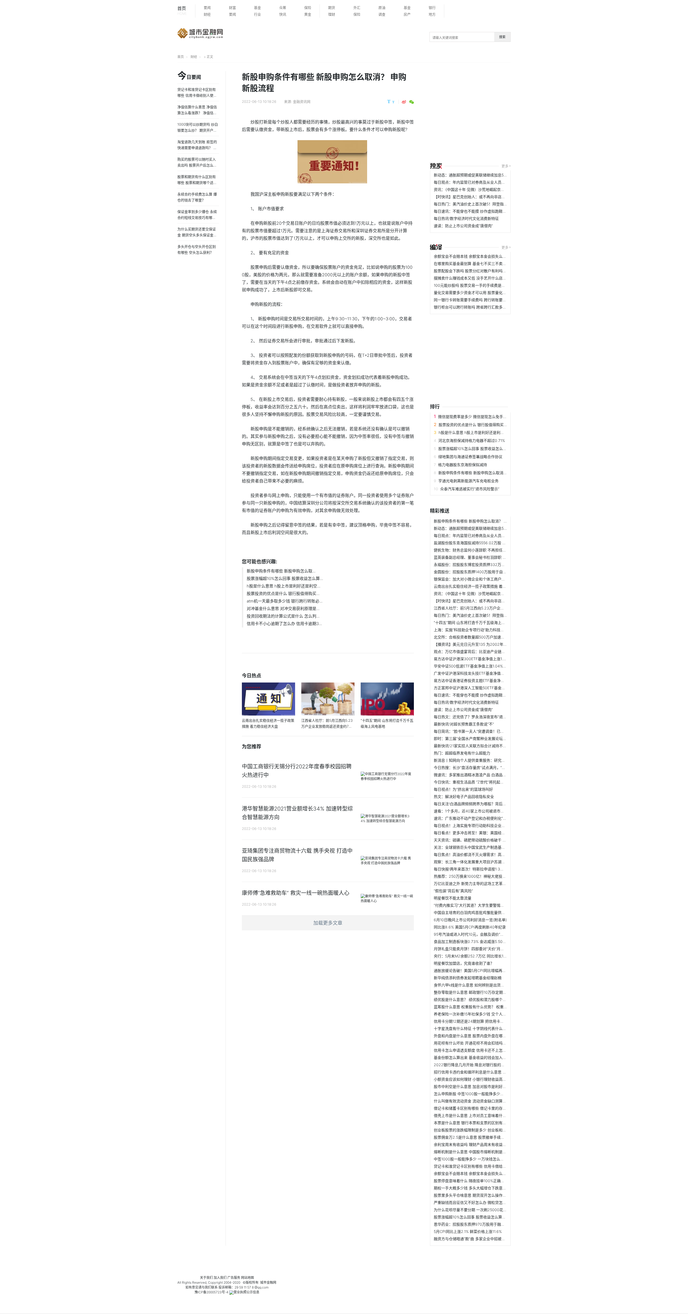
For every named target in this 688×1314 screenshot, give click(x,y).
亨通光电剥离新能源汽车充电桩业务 (468, 480)
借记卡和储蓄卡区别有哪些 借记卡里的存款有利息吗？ (479, 1108)
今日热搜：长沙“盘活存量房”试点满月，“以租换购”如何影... (483, 767)
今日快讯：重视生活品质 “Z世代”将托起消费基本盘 (476, 782)
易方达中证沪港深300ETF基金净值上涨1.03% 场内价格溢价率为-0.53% (494, 658)
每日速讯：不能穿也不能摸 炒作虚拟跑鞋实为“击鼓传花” (481, 211)
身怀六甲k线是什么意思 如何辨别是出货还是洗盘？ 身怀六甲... (486, 985)
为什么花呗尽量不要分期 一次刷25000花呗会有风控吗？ (481, 1209)
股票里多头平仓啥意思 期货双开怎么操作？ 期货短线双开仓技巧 (487, 1195)
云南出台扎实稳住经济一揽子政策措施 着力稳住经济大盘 (481, 586)
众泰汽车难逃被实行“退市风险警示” (469, 489)
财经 (207, 14)
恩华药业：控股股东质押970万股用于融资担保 (473, 1224)
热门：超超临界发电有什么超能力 (462, 753)
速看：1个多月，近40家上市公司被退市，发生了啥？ (478, 811)
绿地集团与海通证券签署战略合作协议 (470, 456)
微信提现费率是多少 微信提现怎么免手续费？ (476, 416)
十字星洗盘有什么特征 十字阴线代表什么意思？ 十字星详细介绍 (487, 1028)
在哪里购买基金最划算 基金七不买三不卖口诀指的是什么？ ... (485, 263)
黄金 (307, 14)
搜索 (502, 37)
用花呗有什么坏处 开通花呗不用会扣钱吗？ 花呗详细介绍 (482, 1043)
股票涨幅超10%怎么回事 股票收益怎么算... (285, 578)
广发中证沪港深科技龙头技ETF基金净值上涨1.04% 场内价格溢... (488, 673)
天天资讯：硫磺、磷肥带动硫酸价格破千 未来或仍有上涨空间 (485, 840)
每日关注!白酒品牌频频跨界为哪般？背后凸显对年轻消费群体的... (488, 803)
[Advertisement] (559, 113)
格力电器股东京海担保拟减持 (462, 464)
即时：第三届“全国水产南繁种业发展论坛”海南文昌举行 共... (484, 738)
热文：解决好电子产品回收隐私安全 (464, 796)
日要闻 (189, 76)
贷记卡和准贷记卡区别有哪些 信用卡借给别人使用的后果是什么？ (489, 1166)
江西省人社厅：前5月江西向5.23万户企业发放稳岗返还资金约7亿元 (491, 608)
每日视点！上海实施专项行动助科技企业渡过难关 (475, 825)
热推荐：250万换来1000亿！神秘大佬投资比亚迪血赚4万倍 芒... (488, 876)
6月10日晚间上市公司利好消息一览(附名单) (470, 919)
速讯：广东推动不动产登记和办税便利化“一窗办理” (476, 818)
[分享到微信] (411, 102)
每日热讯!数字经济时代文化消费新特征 (466, 218)
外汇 (356, 7)
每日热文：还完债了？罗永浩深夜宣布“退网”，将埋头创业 (482, 716)
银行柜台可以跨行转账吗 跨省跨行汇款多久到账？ (476, 307)
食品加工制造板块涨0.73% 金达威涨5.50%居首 (473, 941)
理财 (331, 14)
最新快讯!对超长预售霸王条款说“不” (464, 724)
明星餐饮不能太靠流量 (452, 898)
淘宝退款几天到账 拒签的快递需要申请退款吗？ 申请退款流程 (197, 148)
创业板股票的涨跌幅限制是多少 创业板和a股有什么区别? (481, 1130)
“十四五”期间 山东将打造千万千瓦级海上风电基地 (475, 622)
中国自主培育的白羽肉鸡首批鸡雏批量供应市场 (473, 912)
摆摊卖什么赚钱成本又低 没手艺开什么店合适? (473, 278)
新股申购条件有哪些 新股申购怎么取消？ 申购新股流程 (484, 472)
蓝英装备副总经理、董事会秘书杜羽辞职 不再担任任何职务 (483, 557)
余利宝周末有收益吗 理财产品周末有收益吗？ (472, 1144)
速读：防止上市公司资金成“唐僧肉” (463, 225)
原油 (381, 7)
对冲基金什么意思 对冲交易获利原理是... (283, 608)
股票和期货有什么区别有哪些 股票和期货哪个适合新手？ (197, 183)
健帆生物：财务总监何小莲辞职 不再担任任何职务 (476, 550)
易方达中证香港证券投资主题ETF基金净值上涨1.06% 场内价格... (488, 680)
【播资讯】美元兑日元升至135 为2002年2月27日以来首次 (483, 644)
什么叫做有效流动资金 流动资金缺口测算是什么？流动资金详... (487, 1101)
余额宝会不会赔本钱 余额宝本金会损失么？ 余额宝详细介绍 (484, 256)
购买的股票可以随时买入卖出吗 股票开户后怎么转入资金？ (197, 165)
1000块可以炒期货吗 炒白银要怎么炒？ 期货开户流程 (197, 130)
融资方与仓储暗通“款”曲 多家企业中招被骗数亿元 (475, 1238)
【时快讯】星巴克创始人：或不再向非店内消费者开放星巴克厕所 (488, 196)
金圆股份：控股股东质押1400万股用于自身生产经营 (478, 571)
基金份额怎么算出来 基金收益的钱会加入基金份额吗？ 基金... (485, 1057)
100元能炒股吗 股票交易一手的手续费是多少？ (473, 285)
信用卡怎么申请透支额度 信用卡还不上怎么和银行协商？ (481, 1050)
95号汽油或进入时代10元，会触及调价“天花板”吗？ (477, 934)
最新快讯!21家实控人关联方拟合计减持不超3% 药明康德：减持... (488, 745)
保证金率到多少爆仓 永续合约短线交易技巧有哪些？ (197, 217)
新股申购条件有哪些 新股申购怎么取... (281, 570)
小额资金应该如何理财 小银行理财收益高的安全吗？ (477, 1079)
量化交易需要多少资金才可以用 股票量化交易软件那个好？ (483, 292)
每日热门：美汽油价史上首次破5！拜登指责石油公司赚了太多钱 (487, 204)
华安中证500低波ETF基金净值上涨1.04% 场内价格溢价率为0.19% (489, 666)
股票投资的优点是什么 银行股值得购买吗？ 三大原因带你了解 (490, 424)
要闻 (207, 7)
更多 (504, 166)
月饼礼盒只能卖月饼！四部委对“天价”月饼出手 (473, 948)
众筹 (282, 7)
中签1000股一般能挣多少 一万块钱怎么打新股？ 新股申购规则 (486, 1159)
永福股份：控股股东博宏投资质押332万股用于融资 (477, 564)
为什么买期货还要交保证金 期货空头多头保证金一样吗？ (197, 235)
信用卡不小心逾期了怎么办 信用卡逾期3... (284, 623)
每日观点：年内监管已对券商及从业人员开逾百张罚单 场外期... (487, 182)
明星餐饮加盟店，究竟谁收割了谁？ (464, 963)
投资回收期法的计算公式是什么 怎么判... (283, 616)
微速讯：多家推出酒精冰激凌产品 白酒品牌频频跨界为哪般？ (485, 774)
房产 (407, 14)
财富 (232, 7)
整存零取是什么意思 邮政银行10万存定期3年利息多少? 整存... (486, 992)
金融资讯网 (301, 101)
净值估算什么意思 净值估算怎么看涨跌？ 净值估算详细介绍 (197, 113)
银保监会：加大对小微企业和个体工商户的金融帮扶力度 (481, 579)
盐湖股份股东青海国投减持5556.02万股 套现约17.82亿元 (482, 542)
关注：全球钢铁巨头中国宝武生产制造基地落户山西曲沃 (481, 847)
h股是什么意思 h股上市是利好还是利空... (283, 586)
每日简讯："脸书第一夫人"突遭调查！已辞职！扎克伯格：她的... (487, 731)
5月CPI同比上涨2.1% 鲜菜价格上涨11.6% (468, 1231)
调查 (381, 14)
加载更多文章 (327, 923)
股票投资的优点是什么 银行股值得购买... (283, 593)
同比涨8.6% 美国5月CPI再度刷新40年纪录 (470, 927)
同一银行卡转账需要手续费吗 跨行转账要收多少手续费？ (481, 299)
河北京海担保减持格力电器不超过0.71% (471, 440)
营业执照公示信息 (246, 1292)
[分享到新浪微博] (404, 102)
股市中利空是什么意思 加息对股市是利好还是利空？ (477, 1086)
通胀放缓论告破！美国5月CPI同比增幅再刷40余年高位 (480, 970)
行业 (257, 14)
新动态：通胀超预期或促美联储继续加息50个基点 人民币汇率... (487, 175)
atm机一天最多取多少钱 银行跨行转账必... (284, 601)
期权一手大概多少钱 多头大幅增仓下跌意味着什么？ (477, 1188)
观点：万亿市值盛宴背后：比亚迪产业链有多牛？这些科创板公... (488, 651)
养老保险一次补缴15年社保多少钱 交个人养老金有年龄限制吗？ (487, 1014)
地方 (432, 14)
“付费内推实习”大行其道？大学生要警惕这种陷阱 (474, 905)
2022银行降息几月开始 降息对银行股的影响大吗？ (477, 1064)
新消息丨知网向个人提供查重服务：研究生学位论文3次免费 (484, 760)
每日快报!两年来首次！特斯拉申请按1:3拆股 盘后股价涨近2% (485, 869)
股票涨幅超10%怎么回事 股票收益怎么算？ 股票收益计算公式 (490, 448)
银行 (432, 7)
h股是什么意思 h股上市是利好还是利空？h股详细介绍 (484, 432)
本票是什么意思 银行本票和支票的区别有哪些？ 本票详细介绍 (486, 1122)
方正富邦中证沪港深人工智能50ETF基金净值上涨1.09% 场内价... (488, 687)
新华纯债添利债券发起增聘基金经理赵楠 (467, 977)
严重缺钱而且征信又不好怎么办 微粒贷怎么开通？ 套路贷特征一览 (489, 1202)
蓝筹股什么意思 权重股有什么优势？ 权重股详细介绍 (478, 1006)
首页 (182, 11)
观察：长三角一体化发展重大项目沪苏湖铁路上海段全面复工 (484, 861)
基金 (257, 7)
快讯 (282, 14)
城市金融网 (268, 1282)
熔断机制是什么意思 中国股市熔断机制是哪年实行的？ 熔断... (485, 1151)
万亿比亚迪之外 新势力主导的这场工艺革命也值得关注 (479, 883)
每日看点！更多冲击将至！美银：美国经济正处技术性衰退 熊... (487, 832)
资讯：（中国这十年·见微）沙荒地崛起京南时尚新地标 (478, 189)
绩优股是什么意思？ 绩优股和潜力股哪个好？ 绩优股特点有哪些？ (489, 999)
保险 (307, 7)
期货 (331, 7)
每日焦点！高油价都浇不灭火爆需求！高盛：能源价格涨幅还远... (488, 854)
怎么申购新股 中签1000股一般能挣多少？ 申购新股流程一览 (484, 1093)
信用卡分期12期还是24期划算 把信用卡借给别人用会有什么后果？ (489, 1021)
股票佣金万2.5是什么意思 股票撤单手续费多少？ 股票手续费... (486, 1137)
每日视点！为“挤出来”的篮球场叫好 (463, 789)
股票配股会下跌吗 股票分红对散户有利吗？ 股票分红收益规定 (486, 270)
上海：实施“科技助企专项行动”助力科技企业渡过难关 (478, 629)
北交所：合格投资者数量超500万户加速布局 (471, 637)
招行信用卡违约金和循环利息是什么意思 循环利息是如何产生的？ (489, 1072)
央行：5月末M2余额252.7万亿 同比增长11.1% (472, 956)
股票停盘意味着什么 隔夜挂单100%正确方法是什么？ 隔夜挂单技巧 (490, 1180)
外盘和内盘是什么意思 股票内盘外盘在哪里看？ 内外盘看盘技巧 (487, 1035)
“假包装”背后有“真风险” (453, 890)
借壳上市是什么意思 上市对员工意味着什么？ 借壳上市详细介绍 (487, 1115)
